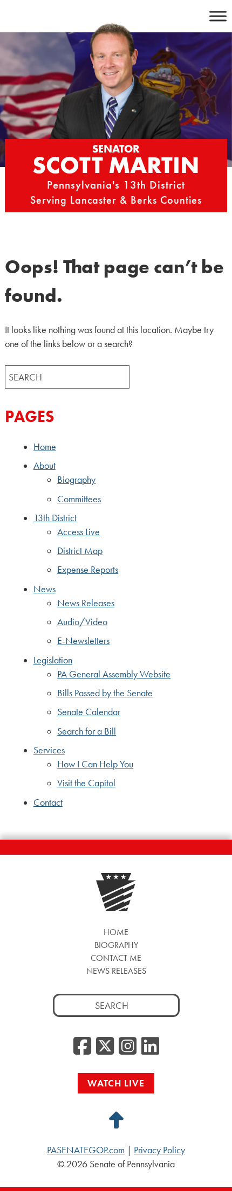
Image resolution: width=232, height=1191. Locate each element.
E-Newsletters (83, 641)
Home (44, 447)
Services (49, 750)
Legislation (52, 660)
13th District (55, 518)
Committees (79, 499)
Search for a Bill (86, 731)
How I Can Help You (95, 764)
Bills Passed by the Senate (105, 693)
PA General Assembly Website (113, 674)
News (44, 589)
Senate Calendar (88, 712)
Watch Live (116, 1083)
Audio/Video (82, 622)
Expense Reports (87, 570)
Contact (48, 802)
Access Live (78, 532)
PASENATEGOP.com (86, 1150)
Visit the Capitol (86, 783)
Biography (76, 480)
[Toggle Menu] (218, 16)
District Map (80, 551)
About (44, 466)
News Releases (85, 603)
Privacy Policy (159, 1150)
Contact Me (116, 958)
